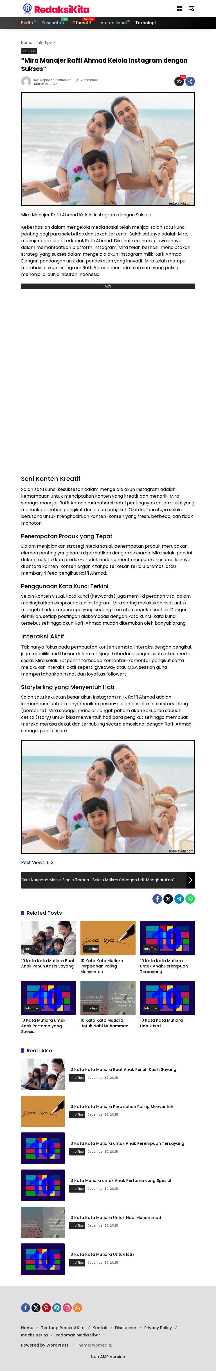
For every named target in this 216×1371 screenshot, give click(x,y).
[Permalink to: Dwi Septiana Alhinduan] (27, 81)
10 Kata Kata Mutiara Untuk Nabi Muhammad (104, 1023)
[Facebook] (157, 899)
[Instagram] (67, 1307)
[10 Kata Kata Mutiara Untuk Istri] (167, 998)
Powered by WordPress (45, 1345)
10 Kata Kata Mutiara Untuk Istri (161, 1023)
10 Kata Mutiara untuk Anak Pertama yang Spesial (43, 1026)
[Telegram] (179, 899)
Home (27, 1328)
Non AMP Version (108, 1356)
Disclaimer (125, 1328)
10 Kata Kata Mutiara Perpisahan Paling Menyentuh (101, 966)
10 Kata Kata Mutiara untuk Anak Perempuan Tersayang (164, 966)
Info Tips (29, 51)
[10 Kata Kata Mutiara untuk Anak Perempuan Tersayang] (167, 938)
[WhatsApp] (190, 899)
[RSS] (77, 1307)
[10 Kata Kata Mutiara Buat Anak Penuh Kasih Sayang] (48, 938)
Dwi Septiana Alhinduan (52, 79)
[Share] (190, 81)
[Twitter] (168, 899)
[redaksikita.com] (56, 8)
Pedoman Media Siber (78, 1335)
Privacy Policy (158, 1328)
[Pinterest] (46, 1307)
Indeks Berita (34, 1335)
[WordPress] (56, 1307)
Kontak (100, 1328)
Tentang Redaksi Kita (63, 1328)
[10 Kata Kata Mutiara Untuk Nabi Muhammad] (107, 998)
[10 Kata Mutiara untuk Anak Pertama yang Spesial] (48, 998)
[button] (179, 8)
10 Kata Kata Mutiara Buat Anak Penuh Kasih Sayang (48, 963)
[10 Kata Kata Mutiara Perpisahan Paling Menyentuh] (107, 938)
